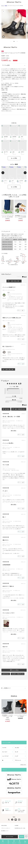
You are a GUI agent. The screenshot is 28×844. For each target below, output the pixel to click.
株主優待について (4, 830)
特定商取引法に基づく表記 (20, 828)
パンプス (4, 747)
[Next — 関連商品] (24, 709)
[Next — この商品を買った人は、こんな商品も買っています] (24, 208)
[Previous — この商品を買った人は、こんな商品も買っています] (3, 208)
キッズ (16, 751)
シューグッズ (5, 756)
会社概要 (16, 825)
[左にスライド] (10, 41)
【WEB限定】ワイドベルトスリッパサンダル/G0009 (20, 216)
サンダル (17, 747)
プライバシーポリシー (5, 828)
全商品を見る (23, 764)
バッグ (16, 756)
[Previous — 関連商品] (3, 709)
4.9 (19, 383)
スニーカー (4, 751)
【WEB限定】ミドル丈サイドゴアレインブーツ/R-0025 (7, 716)
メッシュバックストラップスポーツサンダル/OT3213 (8, 216)
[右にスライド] (17, 41)
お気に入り (14, 842)
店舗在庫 (21, 836)
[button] (14, 65)
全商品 (6, 5)
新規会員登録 (4, 825)
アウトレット (18, 760)
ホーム (2, 5)
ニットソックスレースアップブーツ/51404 (20, 716)
